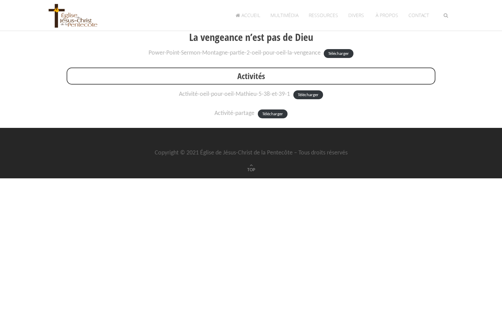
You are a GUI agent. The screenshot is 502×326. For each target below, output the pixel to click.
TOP (251, 170)
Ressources (323, 15)
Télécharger (338, 53)
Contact (418, 15)
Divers (356, 15)
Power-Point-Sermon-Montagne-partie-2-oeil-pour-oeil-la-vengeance (235, 53)
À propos (386, 15)
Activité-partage (234, 113)
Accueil (250, 15)
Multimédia (284, 15)
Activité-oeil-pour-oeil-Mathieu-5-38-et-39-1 (234, 94)
